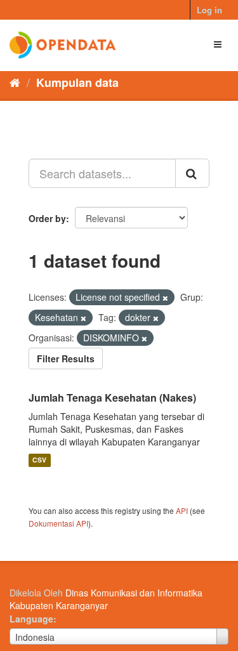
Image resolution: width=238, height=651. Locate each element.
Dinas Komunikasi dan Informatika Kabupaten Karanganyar (106, 599)
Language (31, 618)
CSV (39, 460)
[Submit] (192, 173)
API (182, 510)
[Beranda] (15, 82)
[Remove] (165, 298)
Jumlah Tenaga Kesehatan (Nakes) (112, 397)
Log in (209, 10)
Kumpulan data (77, 82)
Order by (47, 218)
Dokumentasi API (58, 523)
